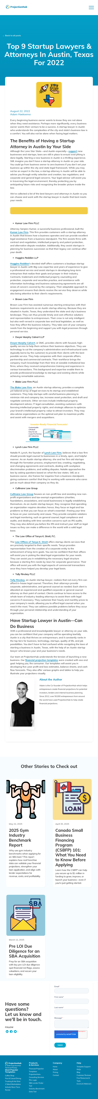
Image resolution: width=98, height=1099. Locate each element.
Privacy (14, 1068)
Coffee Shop (9, 1076)
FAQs (79, 1069)
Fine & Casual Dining (13, 1078)
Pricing (55, 1072)
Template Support (84, 1067)
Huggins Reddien (19, 263)
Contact (56, 1075)
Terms (7, 1068)
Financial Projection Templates (36, 1070)
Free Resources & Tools (83, 1079)
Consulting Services (36, 1077)
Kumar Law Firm (19, 232)
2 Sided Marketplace (13, 1084)
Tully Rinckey (17, 579)
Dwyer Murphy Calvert (22, 342)
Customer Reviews (84, 1075)
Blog (78, 1072)
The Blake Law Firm (21, 387)
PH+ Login (33, 1080)
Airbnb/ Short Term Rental (12, 1088)
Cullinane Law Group (21, 494)
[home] (16, 6)
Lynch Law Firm (53, 452)
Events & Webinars (84, 1084)
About (55, 1069)
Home (55, 1067)
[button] (91, 7)
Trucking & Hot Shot (12, 1081)
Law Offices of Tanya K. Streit (31, 541)
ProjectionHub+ (35, 1074)
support (73, 151)
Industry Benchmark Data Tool (37, 1090)
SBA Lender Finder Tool (36, 1084)
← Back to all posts (12, 35)
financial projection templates (41, 660)
